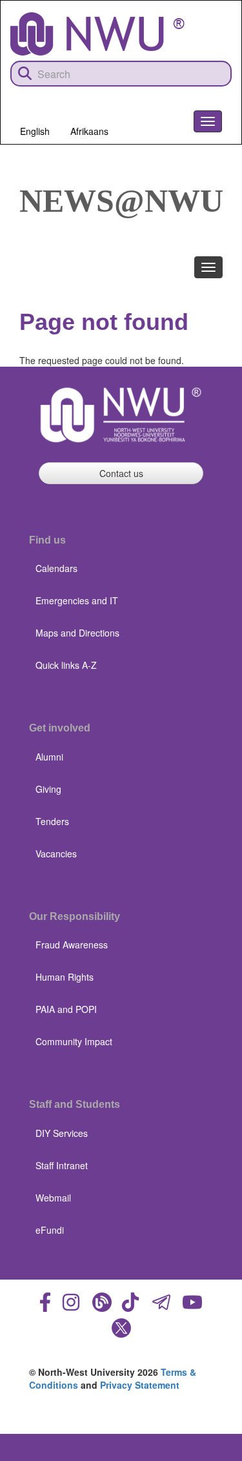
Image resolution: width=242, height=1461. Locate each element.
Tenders (52, 821)
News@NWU (121, 201)
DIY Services (61, 1133)
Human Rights (64, 976)
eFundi (49, 1229)
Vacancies (56, 853)
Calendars (56, 568)
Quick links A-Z (66, 665)
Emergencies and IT (76, 600)
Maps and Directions (77, 632)
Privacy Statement (139, 1384)
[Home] (97, 34)
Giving (48, 788)
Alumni (49, 756)
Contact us (121, 473)
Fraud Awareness (71, 944)
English (35, 131)
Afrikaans (89, 131)
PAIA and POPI (66, 1009)
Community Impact (73, 1041)
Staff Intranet (61, 1165)
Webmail (53, 1197)
